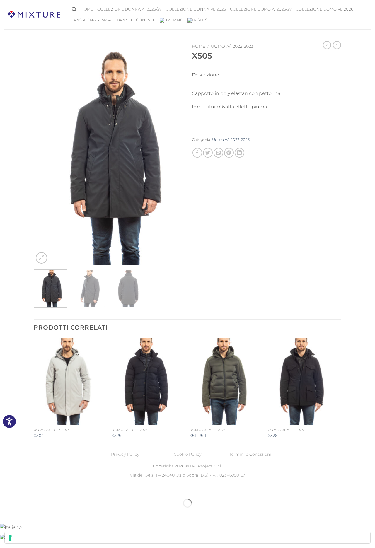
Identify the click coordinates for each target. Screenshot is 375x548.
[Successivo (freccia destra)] (23, 513)
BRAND (124, 20)
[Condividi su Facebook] (197, 153)
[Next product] (327, 45)
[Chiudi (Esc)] (57, 488)
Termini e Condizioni (250, 454)
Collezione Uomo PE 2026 (324, 9)
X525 (116, 435)
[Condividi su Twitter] (208, 153)
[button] (41, 258)
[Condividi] (40, 488)
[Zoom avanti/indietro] (5, 488)
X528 (273, 435)
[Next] (173, 153)
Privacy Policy (125, 454)
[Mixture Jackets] (33, 14)
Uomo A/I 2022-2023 (232, 46)
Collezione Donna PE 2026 (196, 9)
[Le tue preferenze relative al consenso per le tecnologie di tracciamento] (187, 537)
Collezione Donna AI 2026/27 (129, 9)
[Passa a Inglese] (199, 20)
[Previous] (44, 153)
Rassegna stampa (93, 20)
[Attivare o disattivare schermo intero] (23, 488)
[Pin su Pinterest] (229, 153)
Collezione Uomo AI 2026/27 (261, 9)
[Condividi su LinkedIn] (239, 153)
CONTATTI (146, 20)
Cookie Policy (187, 454)
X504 (39, 435)
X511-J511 (198, 435)
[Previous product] (337, 45)
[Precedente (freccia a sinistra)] (5, 513)
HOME (86, 9)
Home (198, 46)
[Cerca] (74, 9)
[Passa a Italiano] (11, 527)
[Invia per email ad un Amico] (218, 153)
